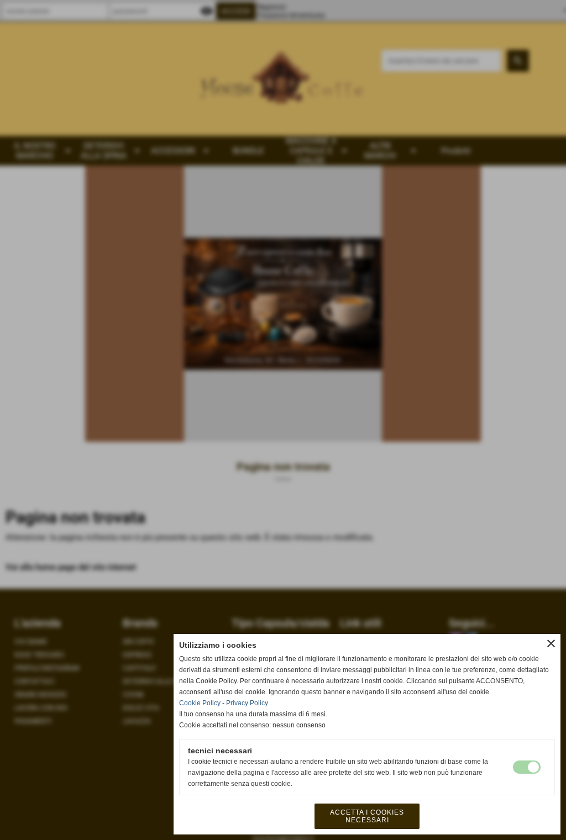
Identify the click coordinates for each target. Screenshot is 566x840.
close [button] (551, 643)
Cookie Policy (200, 703)
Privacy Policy (247, 703)
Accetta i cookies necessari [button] (367, 816)
